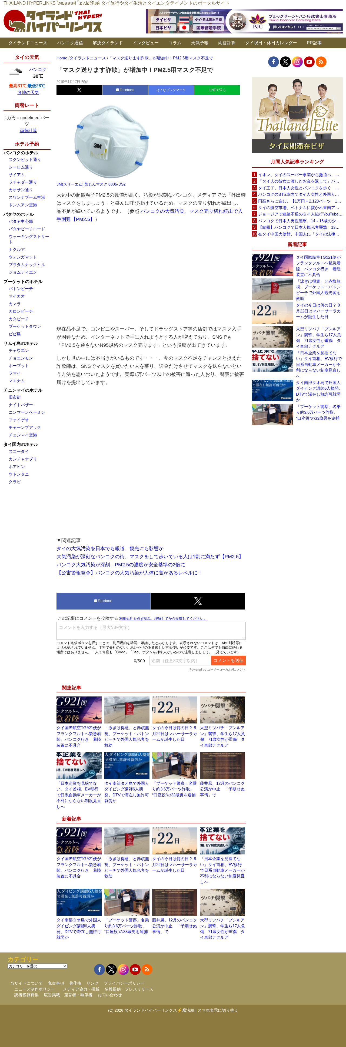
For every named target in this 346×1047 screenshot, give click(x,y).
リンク (92, 983)
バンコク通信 (70, 43)
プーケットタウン (25, 326)
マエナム (17, 380)
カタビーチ (19, 319)
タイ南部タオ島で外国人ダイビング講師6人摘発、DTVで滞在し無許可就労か (319, 391)
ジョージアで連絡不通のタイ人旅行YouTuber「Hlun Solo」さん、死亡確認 (300, 214)
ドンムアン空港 (23, 205)
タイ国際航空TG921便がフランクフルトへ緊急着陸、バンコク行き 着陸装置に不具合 (318, 266)
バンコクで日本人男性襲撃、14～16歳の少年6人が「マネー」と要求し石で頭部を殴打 (300, 220)
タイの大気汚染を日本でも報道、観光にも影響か (110, 548)
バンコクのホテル (21, 152)
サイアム (17, 174)
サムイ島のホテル (21, 343)
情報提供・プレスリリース (129, 989)
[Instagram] (297, 61)
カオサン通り (21, 189)
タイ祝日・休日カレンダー (271, 43)
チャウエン (19, 350)
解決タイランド (108, 43)
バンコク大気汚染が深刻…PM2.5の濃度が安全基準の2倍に (120, 564)
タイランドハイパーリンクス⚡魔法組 (159, 1010)
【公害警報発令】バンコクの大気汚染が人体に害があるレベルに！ (129, 572)
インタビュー (146, 43)
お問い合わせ (110, 994)
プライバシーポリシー (124, 983)
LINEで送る (217, 90)
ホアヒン (17, 466)
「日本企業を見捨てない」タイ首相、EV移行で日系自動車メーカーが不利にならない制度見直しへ (78, 795)
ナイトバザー (21, 404)
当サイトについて (26, 983)
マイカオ (17, 296)
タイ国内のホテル (21, 444)
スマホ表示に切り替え (218, 1010)
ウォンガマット (23, 257)
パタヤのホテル (19, 214)
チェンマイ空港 (23, 435)
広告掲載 (52, 994)
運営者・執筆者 (78, 994)
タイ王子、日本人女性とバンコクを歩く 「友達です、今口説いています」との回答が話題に (300, 188)
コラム (174, 43)
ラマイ (15, 373)
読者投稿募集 (26, 994)
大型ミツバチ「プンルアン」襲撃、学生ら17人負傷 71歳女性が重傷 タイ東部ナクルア (318, 337)
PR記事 (314, 43)
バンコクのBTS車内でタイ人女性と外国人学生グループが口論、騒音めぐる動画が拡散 (300, 194)
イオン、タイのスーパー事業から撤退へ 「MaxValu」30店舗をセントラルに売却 (300, 174)
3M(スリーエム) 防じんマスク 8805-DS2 (91, 184)
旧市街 (15, 397)
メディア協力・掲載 (81, 989)
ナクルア (17, 249)
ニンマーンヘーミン (27, 412)
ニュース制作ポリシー (34, 989)
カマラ (15, 303)
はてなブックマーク (171, 90)
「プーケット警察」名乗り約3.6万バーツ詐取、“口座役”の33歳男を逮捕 (174, 789)
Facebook (126, 90)
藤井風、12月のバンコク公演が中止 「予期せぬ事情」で (222, 789)
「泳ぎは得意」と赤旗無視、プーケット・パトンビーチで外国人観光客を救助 (318, 290)
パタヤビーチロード (27, 229)
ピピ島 (15, 334)
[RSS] (321, 61)
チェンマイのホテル (23, 390)
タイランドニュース (27, 43)
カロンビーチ (21, 311)
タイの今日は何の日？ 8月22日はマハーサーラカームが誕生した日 (174, 733)
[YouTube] (309, 61)
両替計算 (226, 43)
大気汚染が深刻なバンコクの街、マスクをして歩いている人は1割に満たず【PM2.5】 (150, 556)
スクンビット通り (25, 159)
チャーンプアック (25, 427)
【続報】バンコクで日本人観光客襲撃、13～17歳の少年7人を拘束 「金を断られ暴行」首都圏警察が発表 (300, 227)
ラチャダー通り (23, 182)
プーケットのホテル (23, 281)
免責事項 (56, 983)
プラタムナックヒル (27, 264)
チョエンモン (21, 358)
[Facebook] (273, 61)
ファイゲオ (19, 420)
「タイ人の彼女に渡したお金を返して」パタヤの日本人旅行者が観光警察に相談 (300, 181)
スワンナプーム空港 (27, 197)
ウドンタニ (19, 474)
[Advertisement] (151, 274)
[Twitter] (285, 61)
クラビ (15, 481)
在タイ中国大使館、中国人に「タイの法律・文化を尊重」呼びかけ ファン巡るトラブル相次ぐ (300, 234)
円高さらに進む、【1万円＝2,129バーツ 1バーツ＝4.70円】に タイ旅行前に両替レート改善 (300, 201)
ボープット (19, 365)
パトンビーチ (21, 288)
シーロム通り (21, 167)
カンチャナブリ (23, 459)
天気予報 (199, 43)
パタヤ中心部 (21, 221)
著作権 (75, 983)
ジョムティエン (23, 272)
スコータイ (19, 451)
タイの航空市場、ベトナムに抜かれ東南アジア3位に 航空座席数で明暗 (300, 207)
